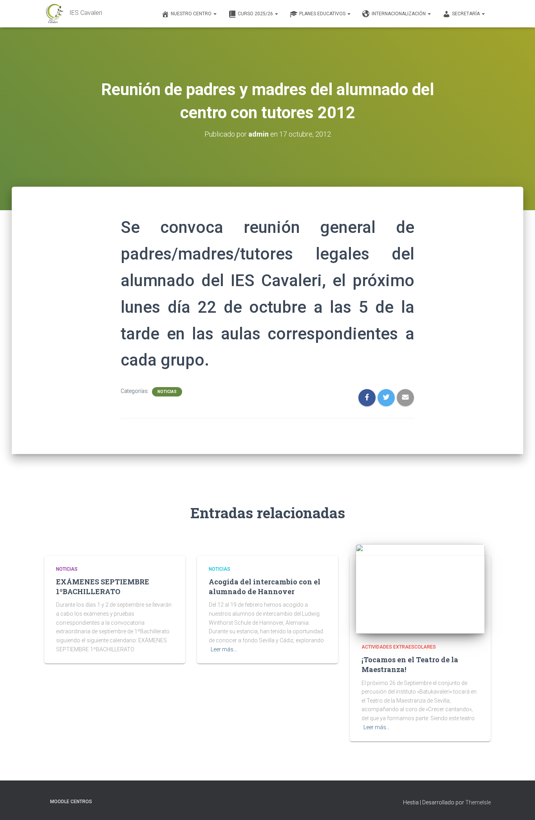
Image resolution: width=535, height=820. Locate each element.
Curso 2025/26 (256, 13)
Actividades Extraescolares (398, 647)
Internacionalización (399, 13)
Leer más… (224, 649)
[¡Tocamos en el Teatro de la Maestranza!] (420, 588)
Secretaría (466, 13)
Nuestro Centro (192, 13)
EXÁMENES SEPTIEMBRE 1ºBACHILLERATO (102, 586)
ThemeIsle (478, 802)
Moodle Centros (71, 801)
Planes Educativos (323, 13)
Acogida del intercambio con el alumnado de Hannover (264, 586)
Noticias (167, 391)
